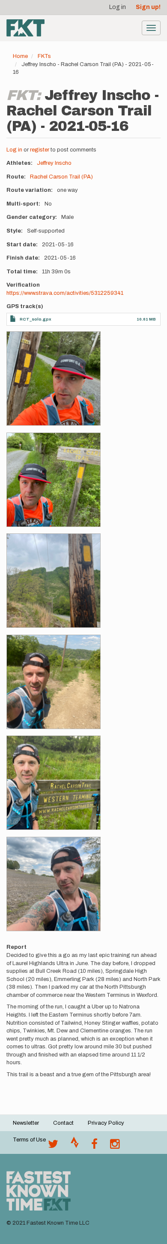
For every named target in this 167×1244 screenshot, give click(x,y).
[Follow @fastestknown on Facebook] (94, 1146)
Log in (117, 7)
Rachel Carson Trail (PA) (61, 177)
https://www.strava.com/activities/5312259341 (64, 293)
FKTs (44, 56)
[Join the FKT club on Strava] (75, 1146)
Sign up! (148, 7)
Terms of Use (29, 1140)
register (39, 150)
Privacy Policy (106, 1123)
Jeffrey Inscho (54, 163)
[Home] (25, 27)
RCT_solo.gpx (35, 319)
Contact (63, 1123)
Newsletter (26, 1123)
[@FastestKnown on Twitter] (53, 1146)
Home (20, 56)
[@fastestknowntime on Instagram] (114, 1146)
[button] (53, 378)
